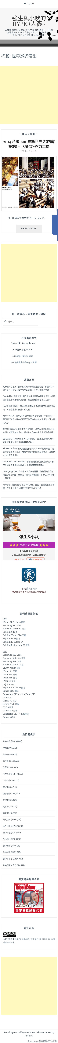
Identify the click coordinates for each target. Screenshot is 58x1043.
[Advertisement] (29, 95)
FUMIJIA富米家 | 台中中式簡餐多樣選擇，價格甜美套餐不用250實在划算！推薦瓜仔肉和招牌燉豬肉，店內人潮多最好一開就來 (29, 474)
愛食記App (31, 588)
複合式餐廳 (7, 826)
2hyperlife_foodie (24, 356)
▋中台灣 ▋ (29, 134)
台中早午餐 (7, 774)
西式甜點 (7, 819)
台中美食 (7, 741)
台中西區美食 (8, 865)
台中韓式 (7, 839)
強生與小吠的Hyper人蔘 (26, 362)
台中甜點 (7, 852)
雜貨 (5, 787)
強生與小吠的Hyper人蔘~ (29, 20)
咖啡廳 (6, 793)
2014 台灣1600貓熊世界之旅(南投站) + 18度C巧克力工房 (29, 144)
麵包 (5, 813)
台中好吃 (7, 832)
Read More (31, 230)
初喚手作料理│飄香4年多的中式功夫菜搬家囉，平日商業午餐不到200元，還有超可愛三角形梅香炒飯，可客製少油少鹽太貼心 (29, 419)
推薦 (5, 748)
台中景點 (7, 845)
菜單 (5, 767)
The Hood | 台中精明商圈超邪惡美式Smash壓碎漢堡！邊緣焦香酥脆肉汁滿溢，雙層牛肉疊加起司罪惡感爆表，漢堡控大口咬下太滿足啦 (29, 451)
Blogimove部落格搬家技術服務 (42, 1041)
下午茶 (6, 780)
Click (55, 225)
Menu (30, 4)
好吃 (5, 800)
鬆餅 (5, 806)
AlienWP (29, 1036)
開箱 (23, 622)
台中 (5, 754)
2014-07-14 (29, 151)
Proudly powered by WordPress (19, 1032)
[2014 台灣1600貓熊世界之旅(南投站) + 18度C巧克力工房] (29, 210)
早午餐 (6, 761)
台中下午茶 (7, 859)
